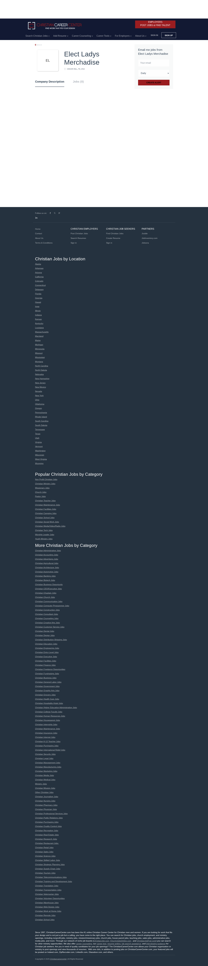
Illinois (38, 311)
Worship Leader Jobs (44, 534)
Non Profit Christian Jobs (46, 479)
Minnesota (39, 349)
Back (39, 45)
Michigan (39, 344)
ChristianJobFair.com (146, 941)
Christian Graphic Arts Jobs (47, 690)
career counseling (84, 944)
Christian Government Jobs (47, 686)
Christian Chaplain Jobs (45, 593)
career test (101, 944)
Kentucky (39, 323)
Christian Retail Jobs (44, 847)
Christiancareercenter (58, 959)
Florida (38, 294)
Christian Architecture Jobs (47, 567)
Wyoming (39, 463)
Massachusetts (42, 332)
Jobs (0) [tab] (78, 81)
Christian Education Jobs (46, 644)
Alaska (38, 264)
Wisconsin (39, 455)
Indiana (38, 315)
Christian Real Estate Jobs (47, 835)
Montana (39, 361)
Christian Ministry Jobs (45, 484)
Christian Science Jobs (45, 856)
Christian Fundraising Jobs (47, 673)
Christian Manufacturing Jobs (48, 767)
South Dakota (41, 425)
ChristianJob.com (101, 941)
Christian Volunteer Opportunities (50, 898)
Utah (37, 438)
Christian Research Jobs (46, 839)
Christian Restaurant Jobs (47, 843)
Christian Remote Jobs (45, 915)
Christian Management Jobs (47, 763)
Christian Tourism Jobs (45, 873)
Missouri (39, 353)
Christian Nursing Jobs (45, 801)
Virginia (38, 442)
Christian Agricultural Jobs (46, 563)
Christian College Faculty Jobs (48, 712)
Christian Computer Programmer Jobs (52, 606)
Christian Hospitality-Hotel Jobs (49, 703)
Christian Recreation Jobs (46, 830)
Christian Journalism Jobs (46, 796)
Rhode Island (41, 417)
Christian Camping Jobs (45, 513)
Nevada (38, 391)
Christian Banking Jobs (45, 576)
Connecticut (40, 285)
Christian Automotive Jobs (46, 572)
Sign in (154, 35)
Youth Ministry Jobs (43, 539)
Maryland (39, 336)
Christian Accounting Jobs (46, 555)
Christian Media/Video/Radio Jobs (50, 526)
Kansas (38, 319)
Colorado (39, 281)
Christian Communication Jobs (48, 601)
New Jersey (40, 383)
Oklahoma (39, 404)
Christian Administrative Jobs (48, 550)
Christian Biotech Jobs (45, 580)
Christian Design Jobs (45, 635)
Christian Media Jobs (44, 775)
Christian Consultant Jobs (46, 614)
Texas (37, 434)
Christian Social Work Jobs (47, 522)
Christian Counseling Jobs (46, 618)
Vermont (39, 446)
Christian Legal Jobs (44, 758)
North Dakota (41, 370)
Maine (38, 340)
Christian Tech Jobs (44, 530)
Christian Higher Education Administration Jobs (56, 707)
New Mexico (40, 387)
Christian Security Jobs (45, 754)
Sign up (169, 35)
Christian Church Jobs (45, 597)
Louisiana (39, 328)
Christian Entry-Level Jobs (47, 652)
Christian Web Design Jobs (47, 907)
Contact (38, 233)
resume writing (114, 944)
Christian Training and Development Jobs (53, 881)
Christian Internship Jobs (46, 724)
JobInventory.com (149, 238)
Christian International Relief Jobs (50, 750)
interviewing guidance (156, 944)
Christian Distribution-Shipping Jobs (51, 639)
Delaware (39, 289)
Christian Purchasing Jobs (46, 746)
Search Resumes (78, 238)
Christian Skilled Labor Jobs (47, 860)
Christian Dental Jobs (44, 631)
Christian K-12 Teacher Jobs (47, 741)
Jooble (145, 233)
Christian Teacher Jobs (45, 500)
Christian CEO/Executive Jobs (48, 589)
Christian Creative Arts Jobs (47, 623)
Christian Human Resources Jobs (50, 716)
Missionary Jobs (42, 488)
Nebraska (39, 374)
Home (37, 229)
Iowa (37, 306)
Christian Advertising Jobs (46, 559)
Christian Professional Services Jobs (51, 813)
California (39, 277)
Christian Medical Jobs (45, 779)
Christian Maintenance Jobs (47, 505)
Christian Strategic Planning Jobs (50, 864)
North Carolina (41, 366)
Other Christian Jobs (44, 792)
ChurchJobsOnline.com (120, 941)
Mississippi (40, 357)
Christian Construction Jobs (47, 610)
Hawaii (38, 302)
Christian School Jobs (44, 517)
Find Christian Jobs (114, 233)
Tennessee (40, 429)
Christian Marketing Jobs (46, 771)
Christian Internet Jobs (45, 737)
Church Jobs (40, 492)
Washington (40, 451)
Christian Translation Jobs (46, 886)
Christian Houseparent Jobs (47, 720)
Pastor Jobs (40, 496)
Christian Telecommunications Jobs (51, 877)
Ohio (37, 400)
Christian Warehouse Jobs (47, 903)
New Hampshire (42, 378)
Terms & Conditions (43, 243)
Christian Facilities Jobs (45, 509)
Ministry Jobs (41, 784)
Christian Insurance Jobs (46, 733)
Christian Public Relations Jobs (49, 818)
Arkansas (39, 268)
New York (39, 395)
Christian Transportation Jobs (48, 890)
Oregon (38, 408)
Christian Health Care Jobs (47, 699)
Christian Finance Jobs (45, 665)
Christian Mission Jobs (45, 788)
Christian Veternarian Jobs (47, 894)
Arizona (38, 272)
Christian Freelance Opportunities (50, 669)
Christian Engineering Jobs (47, 648)
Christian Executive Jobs (46, 656)
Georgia (38, 298)
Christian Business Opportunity (49, 584)
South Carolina (41, 421)
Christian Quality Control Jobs (48, 826)
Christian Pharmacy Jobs (46, 805)
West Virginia (41, 459)
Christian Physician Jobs (46, 809)
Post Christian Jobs (79, 233)
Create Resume (113, 238)
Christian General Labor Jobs (48, 682)
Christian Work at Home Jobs (48, 911)
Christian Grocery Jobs (45, 695)
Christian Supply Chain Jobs (47, 869)
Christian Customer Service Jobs (49, 627)
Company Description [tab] (49, 81)
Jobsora (145, 243)
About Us (39, 238)
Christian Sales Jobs (44, 852)
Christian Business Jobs (45, 678)
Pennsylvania (41, 412)
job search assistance (131, 944)
